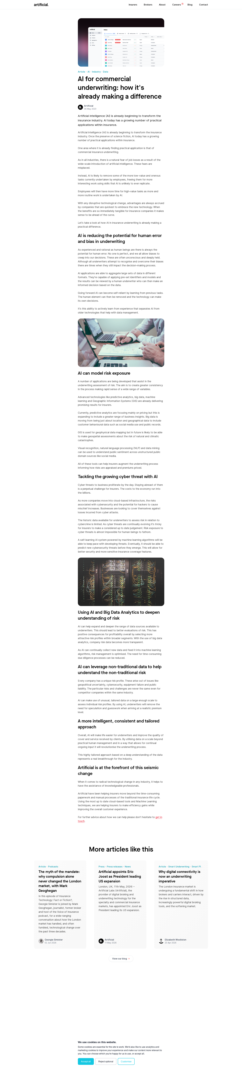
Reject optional (105, 1061)
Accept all (86, 1061)
